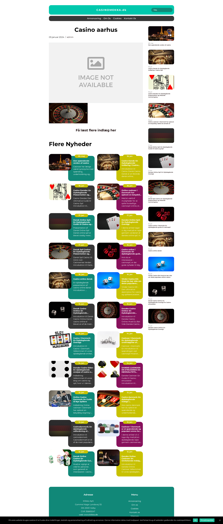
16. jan (130, 245)
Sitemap (135, 516)
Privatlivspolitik (207, 520)
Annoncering (94, 18)
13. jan (81, 392)
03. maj (81, 156)
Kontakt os (130, 18)
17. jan (81, 215)
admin (70, 37)
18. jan (130, 156)
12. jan (129, 422)
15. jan (81, 304)
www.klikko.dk (91, 514)
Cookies (117, 18)
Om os (107, 18)
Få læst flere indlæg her (96, 130)
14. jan (130, 333)
